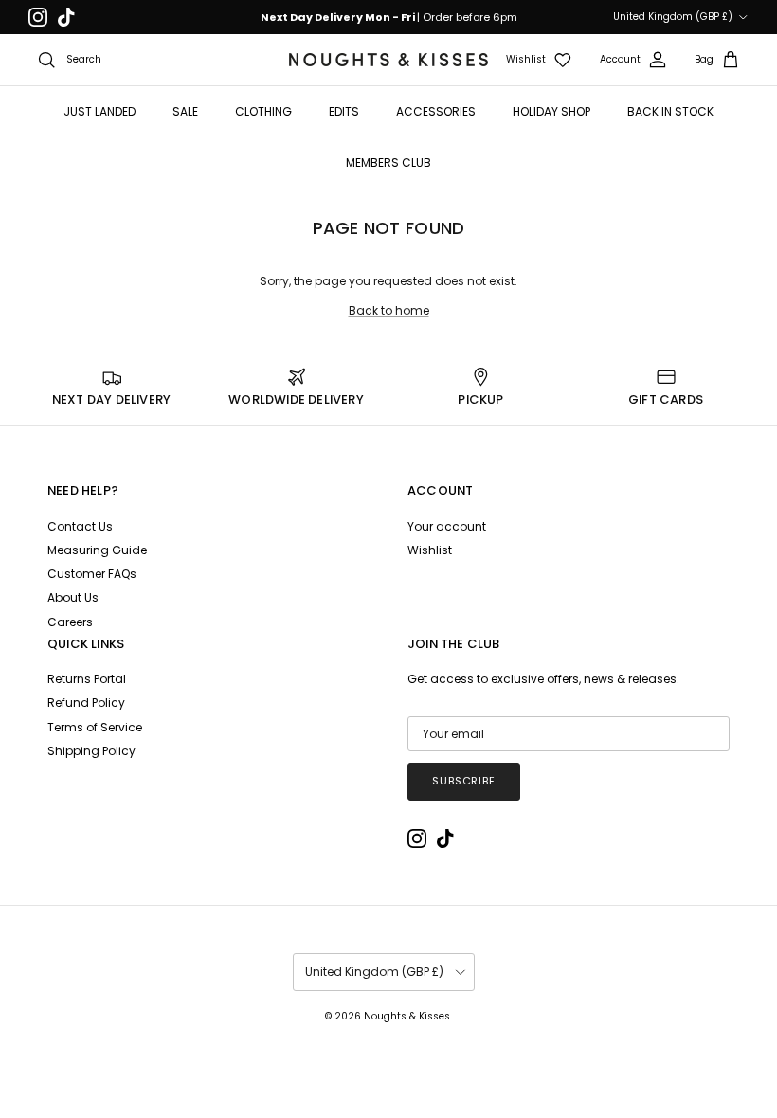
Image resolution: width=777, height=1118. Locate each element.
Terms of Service (94, 727)
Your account (446, 526)
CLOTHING (263, 111)
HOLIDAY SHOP (551, 111)
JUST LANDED (99, 111)
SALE (185, 111)
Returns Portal (86, 679)
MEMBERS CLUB (388, 162)
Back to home (389, 310)
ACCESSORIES (436, 111)
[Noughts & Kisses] (388, 59)
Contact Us (80, 526)
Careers (70, 622)
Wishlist (429, 550)
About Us (73, 597)
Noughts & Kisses (407, 1016)
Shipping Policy (91, 751)
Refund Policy (86, 702)
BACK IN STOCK (670, 111)
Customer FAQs (91, 574)
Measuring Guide (97, 550)
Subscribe (464, 780)
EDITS (344, 111)
